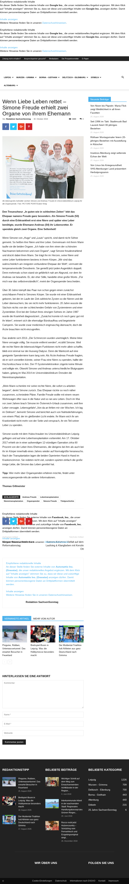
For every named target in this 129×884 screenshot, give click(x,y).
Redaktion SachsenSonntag (18, 119)
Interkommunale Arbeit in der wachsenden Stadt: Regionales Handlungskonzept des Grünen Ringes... (71, 806)
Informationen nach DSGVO (82, 881)
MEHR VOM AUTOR (44, 618)
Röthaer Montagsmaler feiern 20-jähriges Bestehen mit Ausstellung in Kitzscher (108, 141)
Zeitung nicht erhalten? (11, 59)
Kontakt (101, 881)
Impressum (114, 881)
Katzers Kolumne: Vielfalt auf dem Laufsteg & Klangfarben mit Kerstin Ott (65, 545)
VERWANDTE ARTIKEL (16, 618)
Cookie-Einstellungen (42, 881)
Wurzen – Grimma (25, 77)
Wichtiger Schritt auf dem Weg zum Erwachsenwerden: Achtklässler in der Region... (70, 784)
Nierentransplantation (13, 501)
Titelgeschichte (67, 501)
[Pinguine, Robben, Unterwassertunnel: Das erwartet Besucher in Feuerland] (14, 634)
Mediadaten (53, 59)
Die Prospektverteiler (70, 59)
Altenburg (9, 85)
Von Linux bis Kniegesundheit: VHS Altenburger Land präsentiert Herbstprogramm (108, 169)
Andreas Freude (29, 497)
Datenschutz (61, 881)
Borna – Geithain (48, 77)
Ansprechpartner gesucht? (35, 59)
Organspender (33, 501)
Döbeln (95, 77)
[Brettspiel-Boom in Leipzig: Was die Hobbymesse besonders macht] (43, 634)
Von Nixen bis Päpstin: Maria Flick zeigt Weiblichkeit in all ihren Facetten (108, 109)
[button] (123, 77)
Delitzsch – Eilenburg (74, 77)
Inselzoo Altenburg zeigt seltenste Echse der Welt (108, 155)
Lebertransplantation (49, 497)
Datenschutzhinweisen (54, 22)
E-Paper (85, 59)
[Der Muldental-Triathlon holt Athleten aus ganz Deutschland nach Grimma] (71, 634)
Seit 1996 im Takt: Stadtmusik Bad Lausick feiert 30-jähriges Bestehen (108, 125)
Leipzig (7, 77)
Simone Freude (50, 501)
